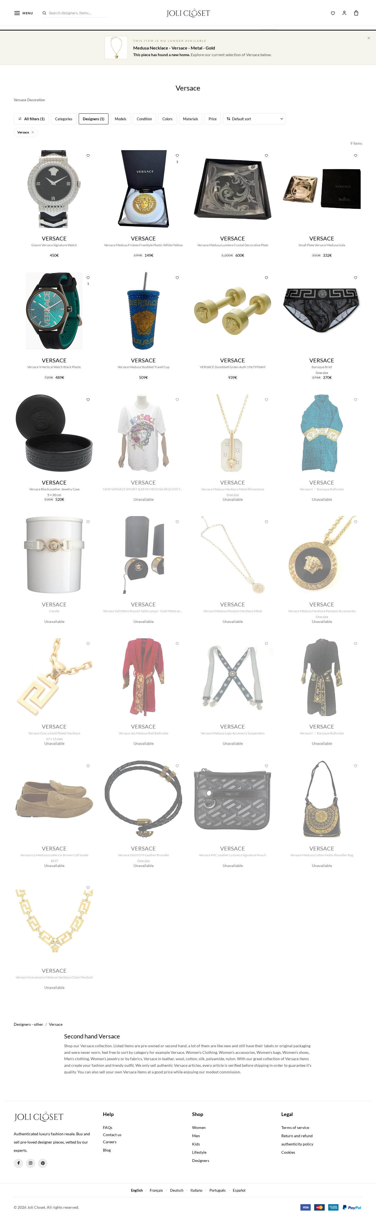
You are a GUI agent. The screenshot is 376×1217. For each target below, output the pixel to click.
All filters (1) (34, 119)
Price (213, 119)
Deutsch (176, 1190)
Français (156, 1190)
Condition (144, 119)
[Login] (344, 13)
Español (239, 1190)
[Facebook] (18, 1163)
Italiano (196, 1190)
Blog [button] (107, 1150)
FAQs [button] (107, 1127)
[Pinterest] (42, 1163)
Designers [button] (200, 1160)
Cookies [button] (288, 1152)
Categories (63, 119)
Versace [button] (23, 132)
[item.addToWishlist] (88, 155)
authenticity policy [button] (297, 1144)
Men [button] (196, 1135)
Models (120, 119)
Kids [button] (196, 1144)
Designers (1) (93, 119)
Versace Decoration (29, 100)
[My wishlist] (333, 13)
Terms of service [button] (295, 1127)
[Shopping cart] (356, 13)
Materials (190, 119)
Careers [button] (109, 1141)
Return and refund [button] (297, 1135)
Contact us (112, 1134)
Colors (167, 119)
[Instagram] (30, 1163)
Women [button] (199, 1127)
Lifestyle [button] (199, 1152)
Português (217, 1190)
